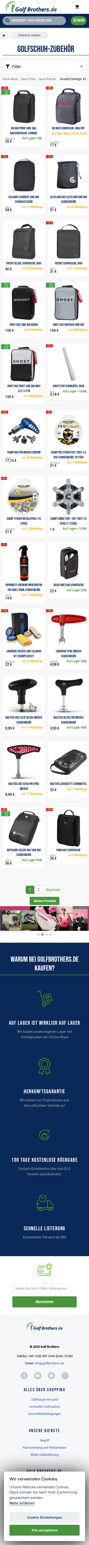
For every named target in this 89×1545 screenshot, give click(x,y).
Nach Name (10, 79)
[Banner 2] (42, 934)
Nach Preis (28, 79)
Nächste (53, 889)
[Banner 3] (46, 934)
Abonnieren (44, 1302)
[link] (44, 1154)
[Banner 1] (38, 934)
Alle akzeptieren (44, 1530)
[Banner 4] (50, 934)
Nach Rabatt (47, 79)
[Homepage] (31, 7)
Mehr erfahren (22, 1503)
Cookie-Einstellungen (44, 1517)
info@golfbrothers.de (49, 1363)
